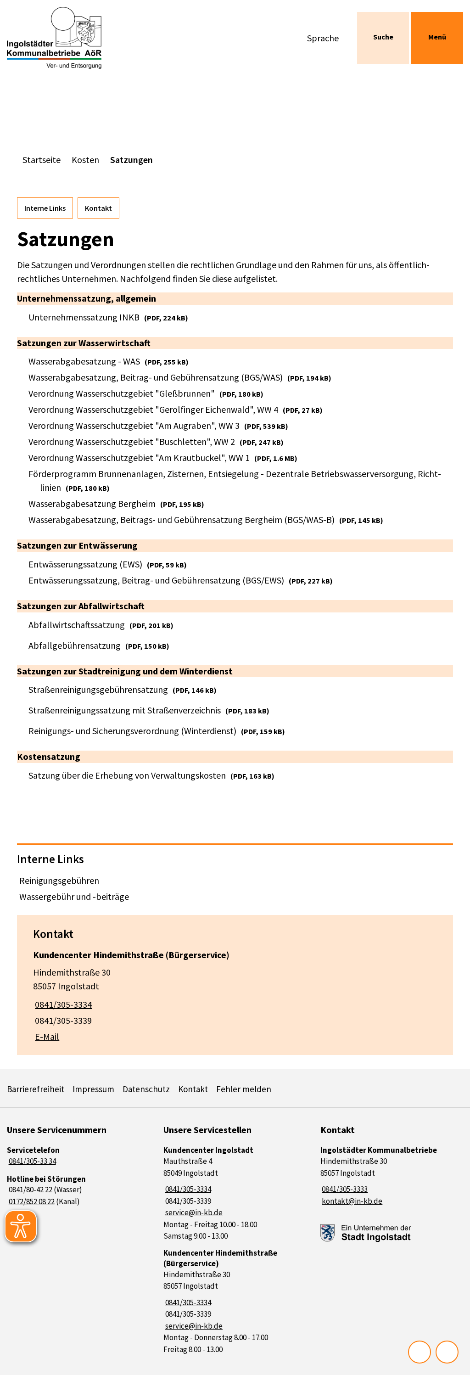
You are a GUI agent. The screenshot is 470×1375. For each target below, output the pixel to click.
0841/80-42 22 (29, 1189)
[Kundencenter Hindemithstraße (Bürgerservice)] (235, 993)
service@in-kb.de (193, 1212)
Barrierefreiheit (35, 1088)
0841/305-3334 (62, 1004)
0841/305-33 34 (31, 1161)
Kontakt (98, 208)
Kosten (85, 159)
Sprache (323, 38)
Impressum (93, 1088)
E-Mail (46, 1036)
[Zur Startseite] (59, 38)
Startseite (41, 159)
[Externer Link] (365, 1233)
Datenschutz (146, 1088)
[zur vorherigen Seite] (419, 1352)
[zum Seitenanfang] (447, 1352)
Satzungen (131, 159)
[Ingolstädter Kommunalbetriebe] (391, 1176)
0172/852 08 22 (31, 1201)
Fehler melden (243, 1088)
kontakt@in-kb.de (351, 1201)
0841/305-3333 (344, 1189)
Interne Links (45, 208)
